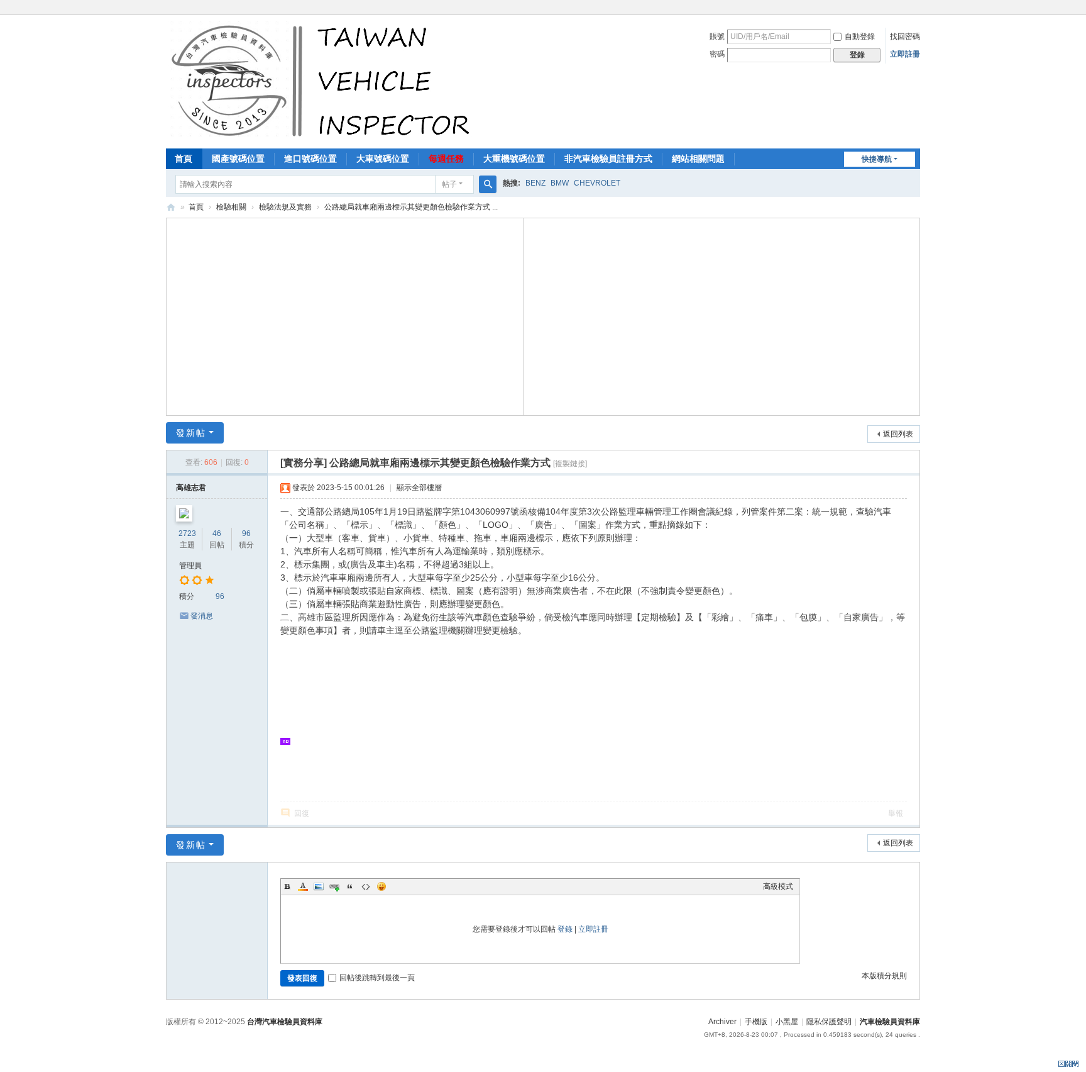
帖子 (449, 184)
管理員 (190, 565)
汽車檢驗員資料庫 (171, 207)
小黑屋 (787, 1021)
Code (365, 886)
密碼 (717, 54)
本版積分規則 (884, 975)
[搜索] (487, 184)
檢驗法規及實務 (285, 207)
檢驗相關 (231, 207)
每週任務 (446, 159)
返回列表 (898, 434)
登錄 (565, 929)
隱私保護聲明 (829, 1021)
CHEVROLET (597, 183)
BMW (560, 183)
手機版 (756, 1021)
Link (334, 886)
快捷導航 (877, 159)
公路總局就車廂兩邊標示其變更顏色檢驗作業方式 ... (411, 207)
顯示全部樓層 (419, 487)
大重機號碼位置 (514, 159)
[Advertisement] (345, 315)
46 (216, 533)
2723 (187, 533)
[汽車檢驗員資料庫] (323, 80)
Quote (350, 886)
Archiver (722, 1021)
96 (246, 533)
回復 (301, 813)
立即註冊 (905, 54)
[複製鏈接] (570, 463)
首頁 (183, 159)
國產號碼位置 (238, 159)
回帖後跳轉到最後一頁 (377, 977)
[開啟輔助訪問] (917, 8)
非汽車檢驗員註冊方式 (608, 159)
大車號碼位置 (382, 159)
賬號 (717, 36)
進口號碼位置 (310, 159)
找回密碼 (905, 36)
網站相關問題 (698, 159)
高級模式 (778, 886)
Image (318, 886)
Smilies (381, 886)
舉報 (895, 813)
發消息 (201, 615)
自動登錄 (860, 36)
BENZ (535, 183)
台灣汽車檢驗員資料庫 (284, 1021)
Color (303, 886)
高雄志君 (191, 487)
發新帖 (191, 433)
